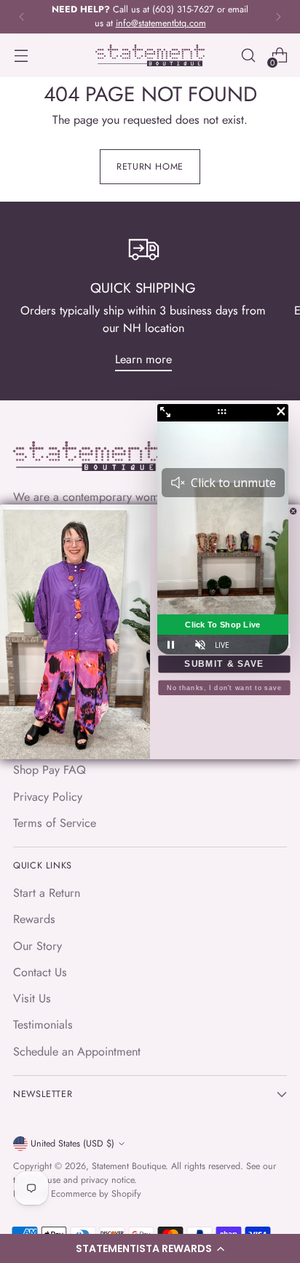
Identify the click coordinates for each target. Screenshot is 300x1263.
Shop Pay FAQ (49, 769)
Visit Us (32, 998)
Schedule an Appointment (77, 1051)
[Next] (278, 16)
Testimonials (43, 1024)
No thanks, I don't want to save (224, 687)
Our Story (37, 946)
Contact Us (40, 972)
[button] (150, 1248)
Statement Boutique (128, 1166)
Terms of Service (54, 823)
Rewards (34, 919)
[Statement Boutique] (150, 55)
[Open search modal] (248, 56)
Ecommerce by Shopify (96, 1193)
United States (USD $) (72, 1143)
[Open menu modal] (21, 56)
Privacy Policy (47, 796)
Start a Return (46, 892)
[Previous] (22, 16)
